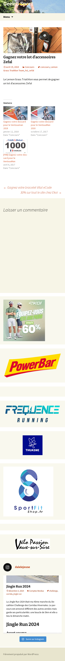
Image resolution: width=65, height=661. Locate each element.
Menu (6, 16)
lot (26, 70)
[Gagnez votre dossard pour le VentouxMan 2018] (43, 113)
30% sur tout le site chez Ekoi (41, 192)
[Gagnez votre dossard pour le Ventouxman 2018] (15, 113)
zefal (31, 70)
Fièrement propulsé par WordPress (21, 654)
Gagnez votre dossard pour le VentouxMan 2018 (42, 125)
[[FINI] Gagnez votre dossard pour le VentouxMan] (15, 146)
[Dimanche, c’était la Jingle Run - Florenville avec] (32, 604)
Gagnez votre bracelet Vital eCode (27, 187)
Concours (29, 66)
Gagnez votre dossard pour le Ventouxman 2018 (14, 125)
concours (45, 66)
